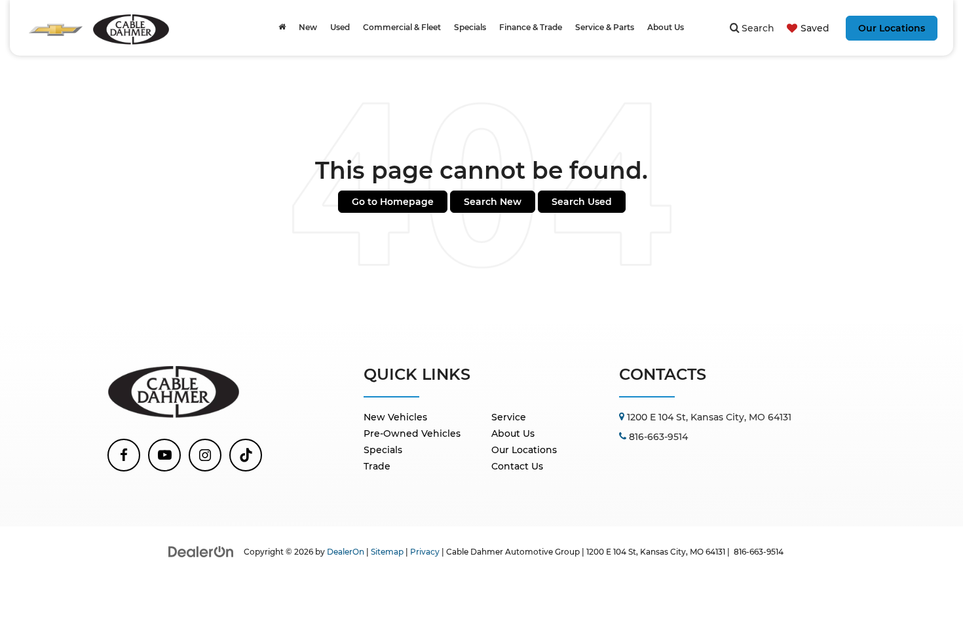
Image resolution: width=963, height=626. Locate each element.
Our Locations (891, 28)
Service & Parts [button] (604, 27)
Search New (492, 202)
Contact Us (517, 466)
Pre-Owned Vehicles (412, 433)
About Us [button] (665, 27)
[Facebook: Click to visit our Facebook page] (124, 455)
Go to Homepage (393, 202)
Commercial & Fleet (402, 27)
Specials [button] (470, 27)
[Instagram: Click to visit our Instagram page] (205, 455)
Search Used (582, 202)
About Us (513, 433)
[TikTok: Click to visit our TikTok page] (246, 455)
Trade (377, 466)
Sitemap (387, 552)
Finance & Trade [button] (530, 27)
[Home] (282, 27)
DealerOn (345, 552)
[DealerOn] (201, 551)
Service (508, 417)
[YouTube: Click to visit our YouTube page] (164, 455)
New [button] (308, 27)
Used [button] (340, 27)
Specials (383, 450)
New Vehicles (395, 417)
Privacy (425, 552)
